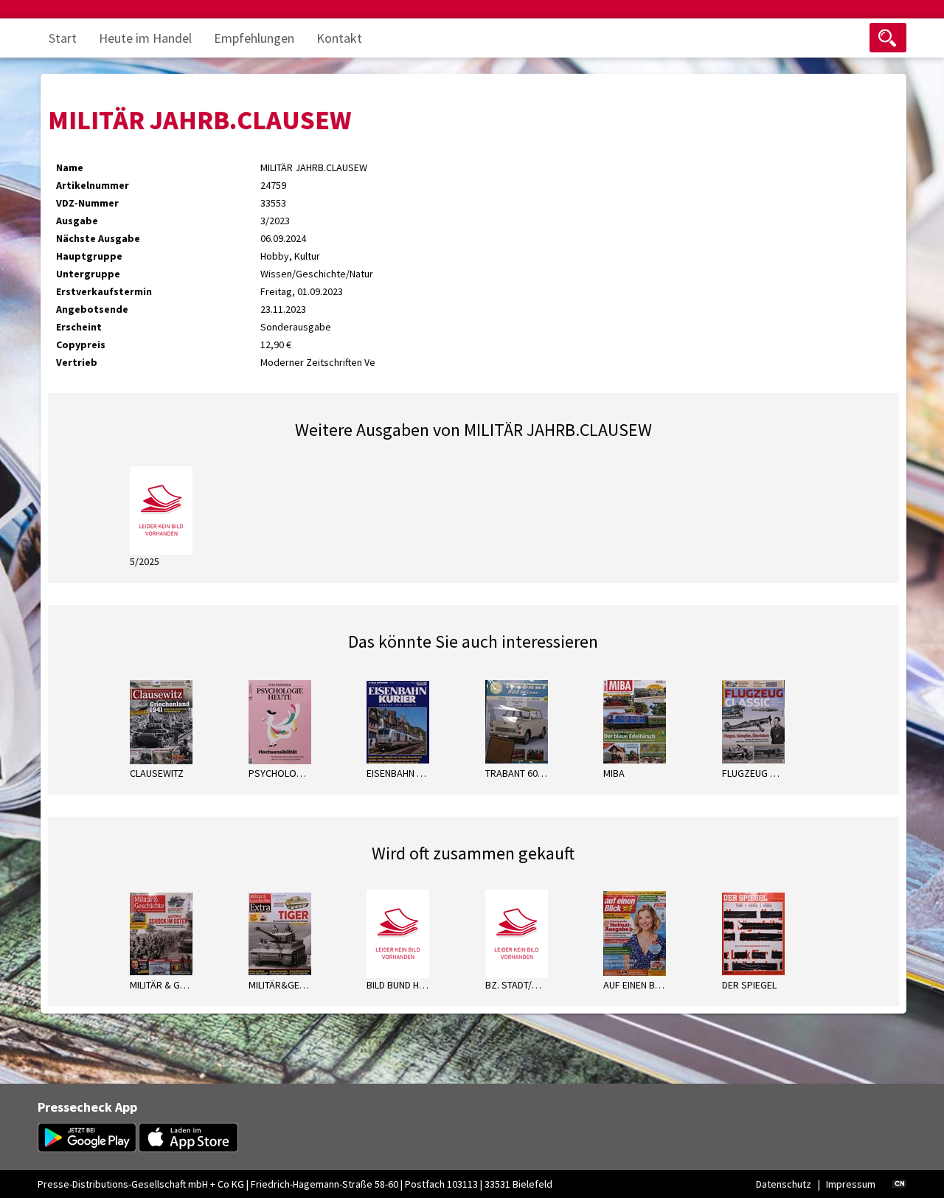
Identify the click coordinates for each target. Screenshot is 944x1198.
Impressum (850, 1184)
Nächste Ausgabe (98, 238)
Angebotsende (92, 309)
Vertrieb (76, 362)
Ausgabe (77, 220)
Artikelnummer (92, 185)
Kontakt (339, 38)
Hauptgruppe (89, 256)
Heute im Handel (145, 38)
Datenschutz (783, 1184)
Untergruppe (88, 273)
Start (63, 38)
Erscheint (79, 326)
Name (69, 167)
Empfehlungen (254, 38)
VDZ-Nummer (87, 203)
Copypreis (80, 344)
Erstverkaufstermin (104, 291)
